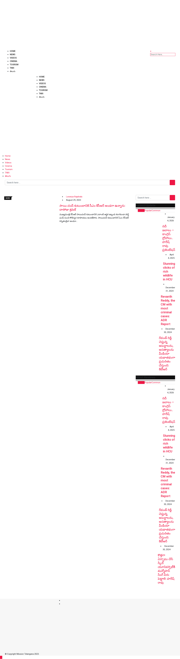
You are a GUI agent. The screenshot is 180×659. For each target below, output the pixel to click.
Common (156, 210)
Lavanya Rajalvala (74, 196)
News (12, 54)
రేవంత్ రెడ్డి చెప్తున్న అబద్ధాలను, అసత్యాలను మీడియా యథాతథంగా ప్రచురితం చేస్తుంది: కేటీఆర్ (167, 353)
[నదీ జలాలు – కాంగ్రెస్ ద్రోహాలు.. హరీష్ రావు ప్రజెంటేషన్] (149, 225)
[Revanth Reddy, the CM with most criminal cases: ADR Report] (148, 295)
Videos (13, 58)
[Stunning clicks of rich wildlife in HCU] (149, 266)
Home (12, 51)
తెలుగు (12, 71)
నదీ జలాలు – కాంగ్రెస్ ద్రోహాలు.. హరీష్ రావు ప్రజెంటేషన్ (168, 238)
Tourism (14, 64)
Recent (141, 210)
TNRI (12, 68)
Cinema (13, 61)
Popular (148, 210)
